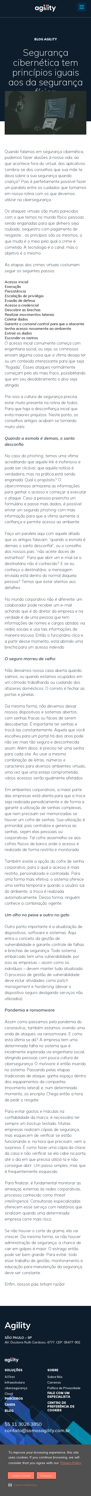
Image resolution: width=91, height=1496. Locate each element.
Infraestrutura (15, 1382)
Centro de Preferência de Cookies (60, 1406)
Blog (9, 1410)
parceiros (14, 1398)
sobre (52, 1370)
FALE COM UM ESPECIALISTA (58, 1394)
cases (10, 1404)
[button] (22, 1485)
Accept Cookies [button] (21, 1475)
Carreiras (54, 1382)
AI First (10, 1377)
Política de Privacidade (63, 1388)
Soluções (13, 1370)
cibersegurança (16, 1388)
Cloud (9, 1393)
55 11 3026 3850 (23, 1424)
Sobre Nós (55, 1377)
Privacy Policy (70, 1463)
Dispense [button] (46, 1475)
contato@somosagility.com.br (37, 1430)
